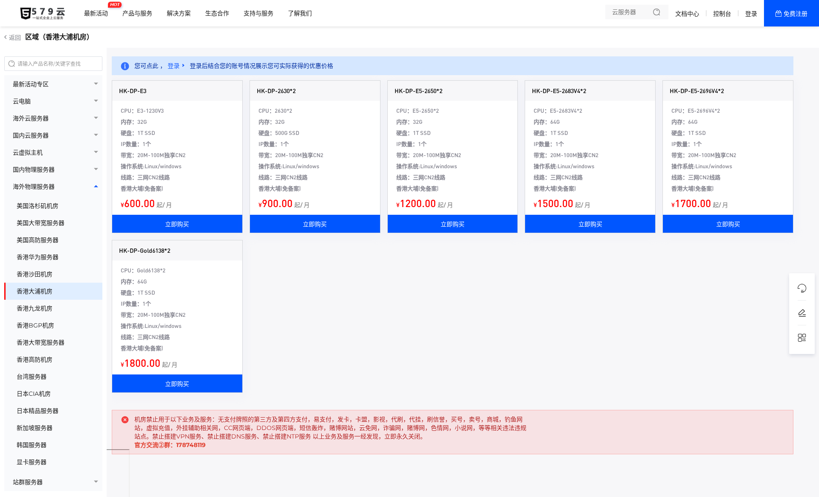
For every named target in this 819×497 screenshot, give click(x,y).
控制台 (722, 14)
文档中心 (687, 14)
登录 (751, 14)
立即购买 (177, 224)
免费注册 (795, 14)
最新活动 (98, 10)
